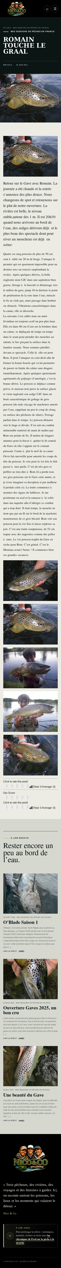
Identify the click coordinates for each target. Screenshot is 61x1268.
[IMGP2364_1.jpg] (30, 711)
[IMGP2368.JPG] (30, 755)
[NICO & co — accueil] (22, 9)
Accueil (7, 28)
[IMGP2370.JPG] (30, 624)
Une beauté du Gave (23, 1094)
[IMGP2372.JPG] (30, 580)
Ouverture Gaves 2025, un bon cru (29, 1010)
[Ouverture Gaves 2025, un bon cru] (30, 979)
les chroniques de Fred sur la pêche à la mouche (35, 1238)
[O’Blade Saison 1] (30, 893)
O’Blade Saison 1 (20, 922)
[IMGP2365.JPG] (30, 667)
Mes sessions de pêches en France (31, 28)
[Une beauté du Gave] (30, 1066)
